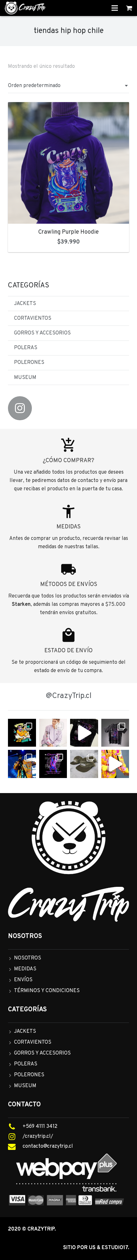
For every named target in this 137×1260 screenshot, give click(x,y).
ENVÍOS (23, 980)
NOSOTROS (27, 958)
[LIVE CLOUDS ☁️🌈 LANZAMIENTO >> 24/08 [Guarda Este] (22, 733)
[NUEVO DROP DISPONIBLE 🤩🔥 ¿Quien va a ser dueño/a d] (115, 733)
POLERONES (29, 362)
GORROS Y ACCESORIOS (42, 333)
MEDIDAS (25, 969)
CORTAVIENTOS (32, 318)
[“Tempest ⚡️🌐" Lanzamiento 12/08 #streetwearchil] (53, 764)
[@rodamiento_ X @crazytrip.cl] (22, 764)
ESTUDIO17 (115, 1248)
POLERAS (25, 348)
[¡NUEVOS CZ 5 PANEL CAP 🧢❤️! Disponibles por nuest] (84, 764)
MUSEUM (25, 377)
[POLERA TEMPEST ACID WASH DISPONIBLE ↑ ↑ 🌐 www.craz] (84, 733)
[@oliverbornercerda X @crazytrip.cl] (53, 733)
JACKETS (25, 304)
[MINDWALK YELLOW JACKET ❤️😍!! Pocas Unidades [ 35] (115, 764)
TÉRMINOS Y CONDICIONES (47, 991)
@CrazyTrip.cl (68, 696)
